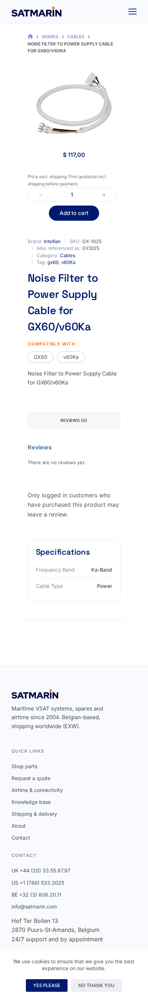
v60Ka (68, 262)
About (18, 826)
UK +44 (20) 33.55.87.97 (40, 870)
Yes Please (46, 985)
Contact (20, 838)
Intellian (52, 241)
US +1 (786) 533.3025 (37, 883)
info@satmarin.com (34, 906)
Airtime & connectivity (37, 790)
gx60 (53, 262)
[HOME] (30, 36)
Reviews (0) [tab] (73, 420)
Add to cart (74, 213)
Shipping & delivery (34, 814)
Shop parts (24, 766)
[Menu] (133, 11)
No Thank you (96, 985)
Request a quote (30, 778)
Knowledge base (31, 802)
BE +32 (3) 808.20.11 (36, 895)
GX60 (40, 357)
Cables (67, 255)
